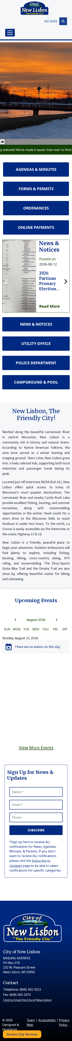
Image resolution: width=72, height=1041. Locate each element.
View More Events (36, 747)
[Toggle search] (63, 21)
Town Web (31, 1022)
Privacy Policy (64, 1022)
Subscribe (36, 830)
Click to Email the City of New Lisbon (27, 1000)
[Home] (34, 8)
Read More (49, 306)
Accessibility (47, 1020)
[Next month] (56, 619)
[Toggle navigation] (10, 33)
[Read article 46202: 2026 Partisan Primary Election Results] (19, 276)
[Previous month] (16, 619)
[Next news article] (66, 281)
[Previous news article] (6, 281)
